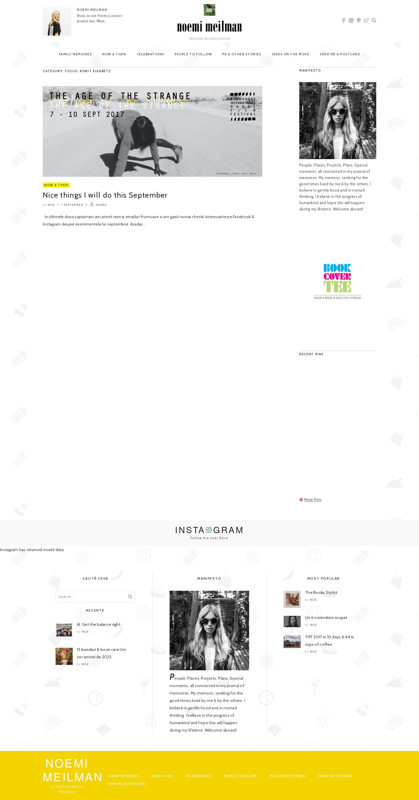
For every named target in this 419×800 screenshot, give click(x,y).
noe (51, 205)
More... (102, 21)
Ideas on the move (291, 54)
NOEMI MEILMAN (92, 10)
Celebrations (150, 54)
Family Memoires (75, 54)
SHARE (101, 205)
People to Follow (193, 54)
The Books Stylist (321, 592)
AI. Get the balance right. (99, 624)
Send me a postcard (340, 54)
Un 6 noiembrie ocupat (326, 617)
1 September (73, 205)
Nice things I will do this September (105, 195)
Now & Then (114, 54)
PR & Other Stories (241, 54)
